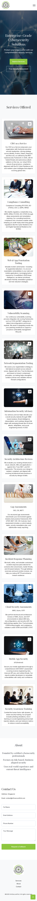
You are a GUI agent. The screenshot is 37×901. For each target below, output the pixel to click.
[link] (6, 5)
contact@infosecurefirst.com (15, 798)
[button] (33, 897)
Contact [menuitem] (18, 886)
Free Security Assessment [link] (18, 69)
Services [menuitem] (18, 881)
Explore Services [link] (18, 61)
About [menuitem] (19, 884)
